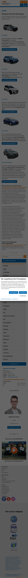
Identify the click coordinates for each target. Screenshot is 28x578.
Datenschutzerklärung (6, 299)
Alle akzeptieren (13, 292)
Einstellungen (23, 295)
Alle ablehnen (23, 292)
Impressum (15, 299)
